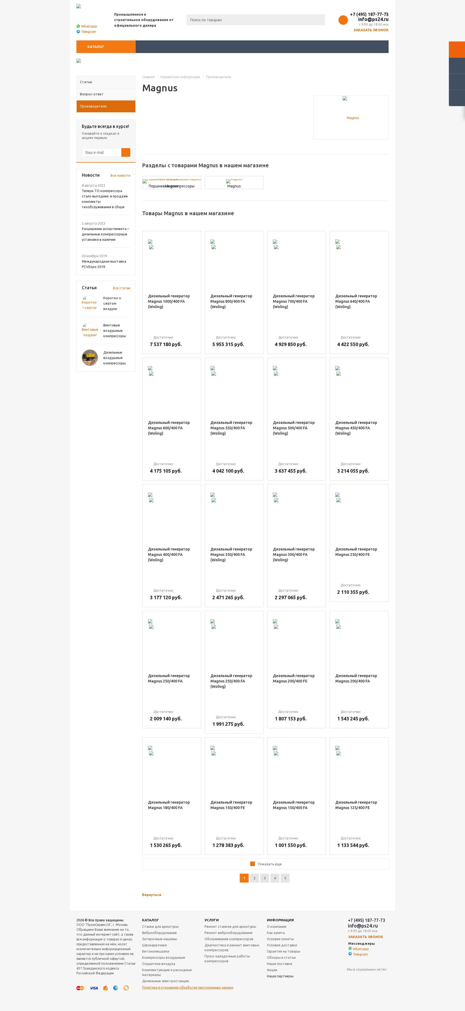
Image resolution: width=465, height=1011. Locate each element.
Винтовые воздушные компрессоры (114, 330)
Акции (272, 970)
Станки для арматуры (160, 926)
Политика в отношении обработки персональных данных (187, 987)
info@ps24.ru (373, 19)
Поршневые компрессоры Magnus (172, 186)
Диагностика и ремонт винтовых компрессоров (232, 947)
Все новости (120, 175)
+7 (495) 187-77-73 (369, 14)
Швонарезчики (154, 945)
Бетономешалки (155, 951)
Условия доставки (282, 945)
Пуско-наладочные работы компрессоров (227, 958)
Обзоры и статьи (281, 957)
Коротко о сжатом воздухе (112, 303)
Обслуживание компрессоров (229, 939)
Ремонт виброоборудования (228, 933)
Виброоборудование (159, 933)
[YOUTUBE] (351, 978)
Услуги (212, 920)
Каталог (95, 46)
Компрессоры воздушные (163, 957)
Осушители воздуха (158, 963)
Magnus (234, 186)
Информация (280, 920)
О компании (276, 926)
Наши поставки (279, 963)
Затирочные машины (159, 939)
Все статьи (121, 288)
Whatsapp (89, 26)
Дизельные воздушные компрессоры (114, 357)
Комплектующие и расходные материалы (167, 972)
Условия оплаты (280, 939)
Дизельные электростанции (165, 981)
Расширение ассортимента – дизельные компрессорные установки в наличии (105, 234)
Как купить (276, 933)
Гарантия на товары (283, 951)
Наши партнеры (280, 976)
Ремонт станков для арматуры (230, 926)
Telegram (88, 31)
